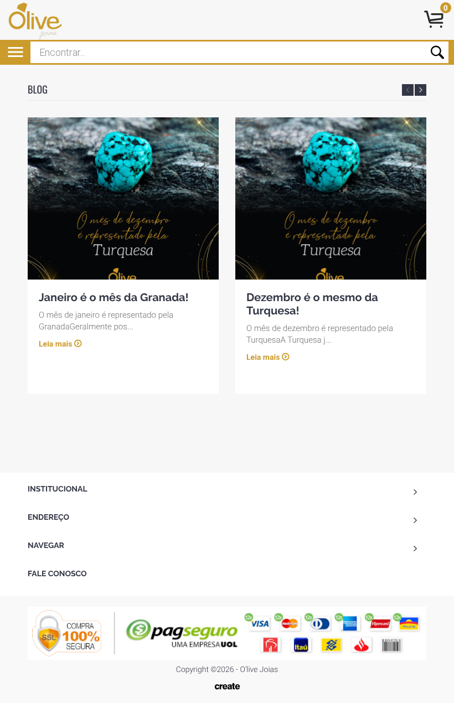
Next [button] (420, 90)
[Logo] (43, 20)
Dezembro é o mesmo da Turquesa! (312, 304)
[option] (123, 255)
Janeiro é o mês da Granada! (114, 297)
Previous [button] (408, 90)
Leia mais (55, 344)
